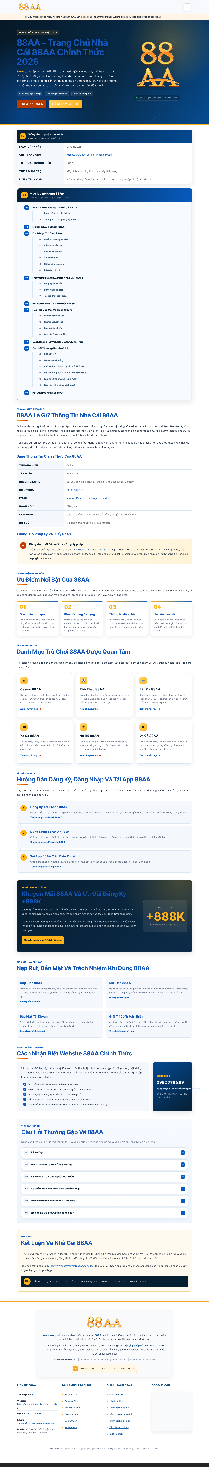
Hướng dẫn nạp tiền (54, 315)
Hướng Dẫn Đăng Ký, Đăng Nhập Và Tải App (57, 277)
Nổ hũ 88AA (71, 1427)
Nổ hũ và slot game (54, 264)
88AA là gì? (50, 354)
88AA (35, 1394)
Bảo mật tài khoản (53, 328)
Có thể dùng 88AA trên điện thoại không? (65, 372)
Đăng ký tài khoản (53, 283)
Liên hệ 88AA (116, 1401)
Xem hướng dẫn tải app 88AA (45, 866)
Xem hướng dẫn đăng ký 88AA (46, 817)
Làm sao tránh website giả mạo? (61, 379)
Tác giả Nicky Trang (119, 1427)
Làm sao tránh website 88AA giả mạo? (51, 1200)
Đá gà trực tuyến (52, 270)
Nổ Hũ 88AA (89, 736)
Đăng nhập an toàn (54, 289)
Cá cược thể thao (53, 245)
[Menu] (187, 7)
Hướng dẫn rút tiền (54, 322)
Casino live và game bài (56, 239)
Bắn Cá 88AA (149, 689)
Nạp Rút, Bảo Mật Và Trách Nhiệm (52, 309)
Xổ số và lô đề (51, 257)
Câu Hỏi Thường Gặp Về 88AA (50, 348)
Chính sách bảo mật (119, 1407)
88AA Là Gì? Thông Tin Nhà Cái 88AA (54, 207)
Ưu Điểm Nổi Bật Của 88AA (48, 226)
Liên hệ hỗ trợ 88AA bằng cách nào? (49, 1212)
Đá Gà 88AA (149, 736)
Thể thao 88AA (72, 1407)
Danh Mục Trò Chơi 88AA (47, 233)
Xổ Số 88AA (29, 736)
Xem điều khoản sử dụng (122, 1031)
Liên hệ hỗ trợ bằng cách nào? (59, 385)
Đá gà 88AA (71, 1420)
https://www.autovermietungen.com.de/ (90, 154)
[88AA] (31, 7)
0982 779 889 (75, 490)
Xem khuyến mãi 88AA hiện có (43, 940)
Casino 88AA (30, 689)
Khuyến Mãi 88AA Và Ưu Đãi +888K (53, 303)
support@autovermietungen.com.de (87, 498)
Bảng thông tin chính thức (57, 213)
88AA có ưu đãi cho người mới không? (64, 366)
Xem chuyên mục (30, 709)
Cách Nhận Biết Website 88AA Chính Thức (58, 341)
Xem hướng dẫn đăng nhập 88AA (47, 842)
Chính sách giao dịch (119, 1420)
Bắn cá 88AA (71, 1414)
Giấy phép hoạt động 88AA (94, 549)
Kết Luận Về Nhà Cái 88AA (47, 392)
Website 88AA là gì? (54, 360)
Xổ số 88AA (71, 1394)
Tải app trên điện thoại (55, 295)
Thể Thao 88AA (92, 689)
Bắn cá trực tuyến (53, 251)
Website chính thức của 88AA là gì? (49, 1164)
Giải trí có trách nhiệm (55, 334)
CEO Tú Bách (116, 1434)
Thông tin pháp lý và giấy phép (60, 219)
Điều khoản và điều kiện (121, 1414)
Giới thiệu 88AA (117, 1394)
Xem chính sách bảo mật (33, 1031)
